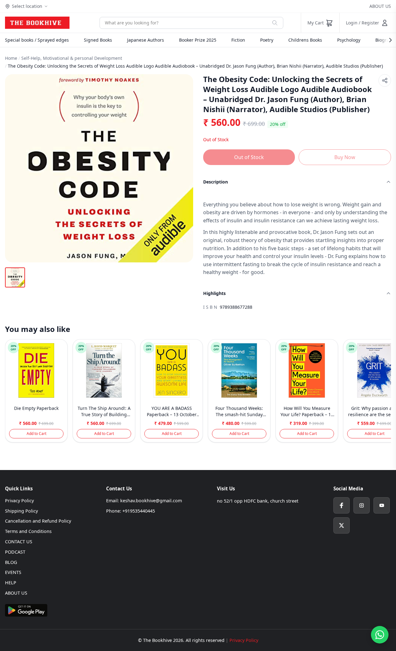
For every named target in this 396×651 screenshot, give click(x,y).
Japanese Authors (145, 40)
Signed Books (98, 40)
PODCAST (15, 552)
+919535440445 (138, 511)
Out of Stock (249, 157)
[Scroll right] (385, 393)
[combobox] (183, 22)
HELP (10, 583)
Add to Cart (36, 433)
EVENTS (13, 572)
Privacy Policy (19, 501)
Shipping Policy (21, 511)
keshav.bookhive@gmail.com (151, 501)
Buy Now (344, 157)
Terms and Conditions (28, 531)
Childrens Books (305, 40)
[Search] (275, 22)
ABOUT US (380, 6)
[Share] (384, 80)
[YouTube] (381, 505)
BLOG (11, 562)
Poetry (266, 40)
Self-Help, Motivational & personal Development (71, 58)
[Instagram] (361, 505)
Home (11, 58)
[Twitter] (341, 525)
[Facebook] (341, 505)
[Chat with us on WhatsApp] (379, 634)
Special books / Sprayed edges (37, 40)
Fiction (238, 40)
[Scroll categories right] (387, 40)
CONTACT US (18, 542)
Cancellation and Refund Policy (38, 521)
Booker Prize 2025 (197, 40)
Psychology (348, 40)
